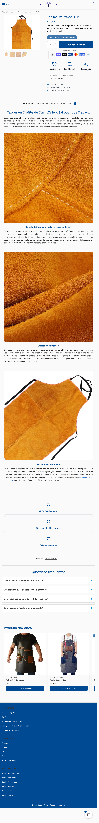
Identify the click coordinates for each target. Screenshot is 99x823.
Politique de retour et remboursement (17, 726)
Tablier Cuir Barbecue (15, 680)
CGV (4, 717)
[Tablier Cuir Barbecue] (25, 654)
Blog (4, 756)
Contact (5, 747)
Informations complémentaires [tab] (50, 103)
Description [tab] (27, 103)
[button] (93, 4)
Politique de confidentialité (12, 721)
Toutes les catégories (10, 773)
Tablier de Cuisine (9, 778)
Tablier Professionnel (10, 782)
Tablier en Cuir (16, 12)
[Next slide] (35, 32)
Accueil (5, 12)
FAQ (3, 752)
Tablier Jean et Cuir (58, 680)
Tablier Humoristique (10, 791)
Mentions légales (9, 713)
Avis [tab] (72, 103)
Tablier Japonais (8, 786)
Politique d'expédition (10, 730)
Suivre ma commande (10, 760)
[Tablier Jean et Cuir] (68, 654)
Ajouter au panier (76, 44)
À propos (5, 743)
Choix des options (25, 688)
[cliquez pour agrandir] (22, 32)
